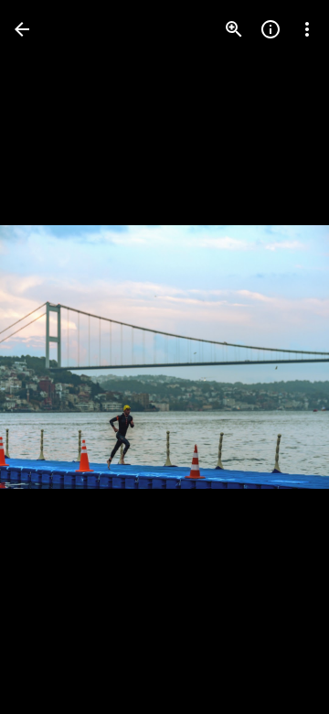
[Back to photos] (22, 29)
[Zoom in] (234, 29)
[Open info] (270, 29)
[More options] (307, 29)
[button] (51, 357)
